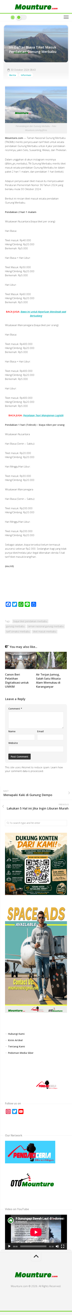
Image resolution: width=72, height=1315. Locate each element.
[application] (36, 1232)
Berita (12, 75)
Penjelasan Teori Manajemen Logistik (43, 415)
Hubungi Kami (16, 1033)
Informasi (26, 75)
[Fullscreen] (62, 1246)
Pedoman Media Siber (20, 1052)
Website (13, 743)
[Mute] (57, 1246)
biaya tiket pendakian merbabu (30, 621)
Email (40, 731)
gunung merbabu (15, 626)
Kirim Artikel (15, 1040)
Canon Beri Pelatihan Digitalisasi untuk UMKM (17, 680)
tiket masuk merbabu (44, 631)
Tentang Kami (16, 1046)
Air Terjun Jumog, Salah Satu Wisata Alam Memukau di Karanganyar (48, 680)
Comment (15, 708)
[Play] (9, 1246)
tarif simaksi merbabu (18, 631)
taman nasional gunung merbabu (46, 626)
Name (11, 731)
